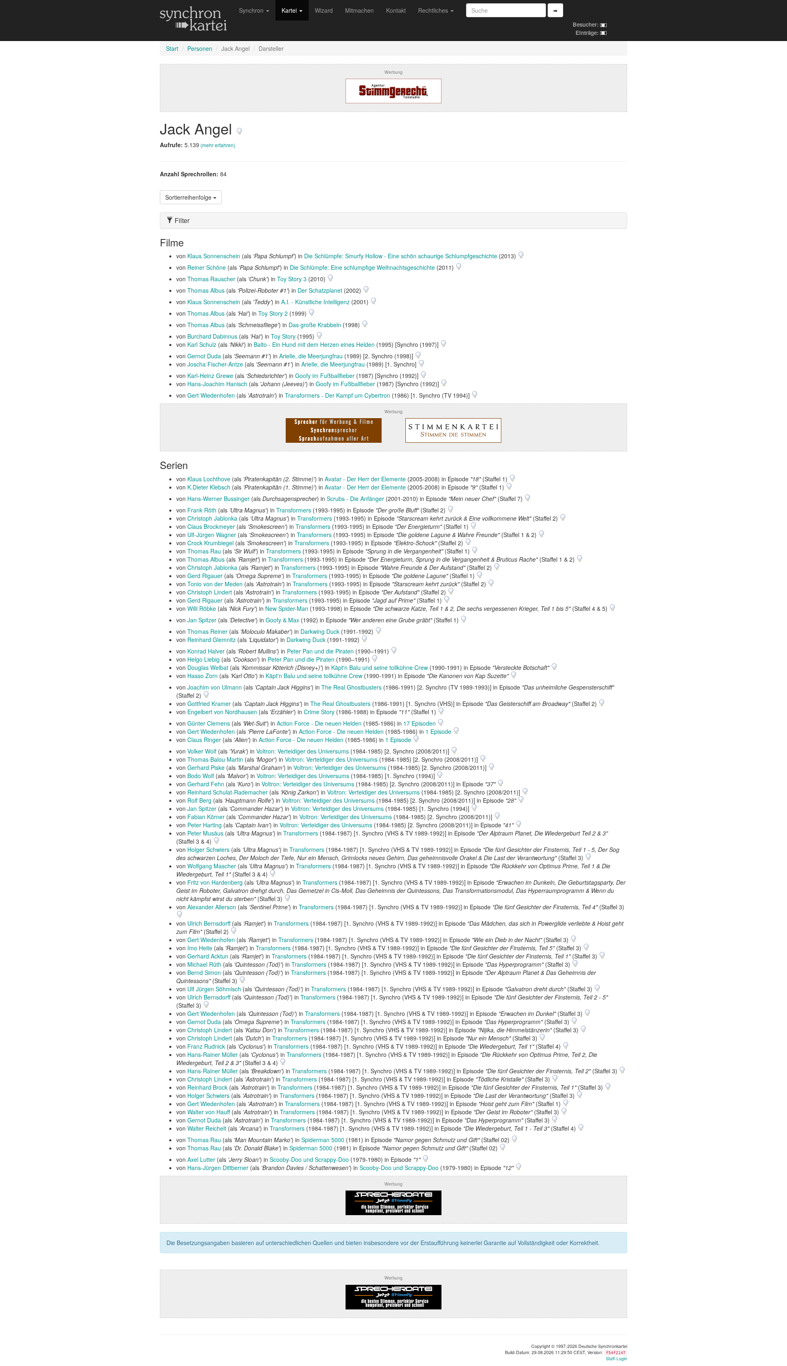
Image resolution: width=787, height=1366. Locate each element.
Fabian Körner (206, 817)
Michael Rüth (204, 964)
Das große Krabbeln (315, 325)
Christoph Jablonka (212, 518)
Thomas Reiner (207, 631)
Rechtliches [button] (434, 10)
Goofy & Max (282, 620)
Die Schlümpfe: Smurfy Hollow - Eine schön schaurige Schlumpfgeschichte (400, 256)
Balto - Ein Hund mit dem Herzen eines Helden (314, 344)
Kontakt (396, 10)
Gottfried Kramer (209, 703)
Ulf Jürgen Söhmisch (214, 989)
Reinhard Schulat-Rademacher (227, 792)
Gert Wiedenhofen (211, 395)
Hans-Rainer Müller (212, 1054)
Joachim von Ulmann (214, 687)
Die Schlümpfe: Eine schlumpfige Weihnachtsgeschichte (362, 267)
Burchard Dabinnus (212, 336)
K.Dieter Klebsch (208, 487)
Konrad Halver (206, 651)
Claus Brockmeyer (211, 526)
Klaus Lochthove (208, 479)
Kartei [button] (290, 10)
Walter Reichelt (206, 1128)
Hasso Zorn (202, 676)
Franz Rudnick (206, 1046)
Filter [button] (181, 220)
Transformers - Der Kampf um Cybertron (337, 395)
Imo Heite (199, 948)
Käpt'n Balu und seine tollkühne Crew (379, 667)
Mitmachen (359, 10)
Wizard (324, 10)
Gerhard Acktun (207, 956)
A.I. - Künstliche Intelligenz (315, 302)
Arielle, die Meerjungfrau (311, 356)
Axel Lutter (201, 1159)
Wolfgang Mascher (211, 866)
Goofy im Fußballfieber (325, 375)
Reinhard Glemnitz (211, 639)
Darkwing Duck (319, 631)
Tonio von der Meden (215, 584)
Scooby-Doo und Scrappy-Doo (309, 1159)
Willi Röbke (201, 608)
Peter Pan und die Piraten (320, 651)
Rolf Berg (199, 800)
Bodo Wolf (200, 776)
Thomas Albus (206, 290)
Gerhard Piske (206, 767)
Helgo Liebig (203, 659)
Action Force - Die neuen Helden (319, 723)
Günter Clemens (208, 723)
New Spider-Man (286, 608)
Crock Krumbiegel (210, 543)
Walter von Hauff (208, 1112)
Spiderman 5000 (322, 1140)
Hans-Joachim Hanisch (217, 384)
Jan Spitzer (201, 620)
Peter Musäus (205, 833)
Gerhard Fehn (205, 784)
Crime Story (319, 712)
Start (172, 48)
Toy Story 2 (273, 313)
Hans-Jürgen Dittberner (217, 1167)
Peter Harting (204, 825)
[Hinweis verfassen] (239, 128)
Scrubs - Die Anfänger (355, 498)
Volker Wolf (201, 751)
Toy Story (283, 336)
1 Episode (439, 731)
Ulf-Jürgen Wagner (211, 534)
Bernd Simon (204, 972)
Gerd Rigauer (205, 575)
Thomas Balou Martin (215, 759)
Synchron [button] (252, 10)
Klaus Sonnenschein (213, 256)
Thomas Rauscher (211, 279)
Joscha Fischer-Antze (215, 364)
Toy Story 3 (292, 279)
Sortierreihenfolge (189, 197)
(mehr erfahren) (217, 144)
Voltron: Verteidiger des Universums (302, 751)
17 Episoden (420, 723)
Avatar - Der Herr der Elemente (365, 479)
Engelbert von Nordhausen (222, 712)
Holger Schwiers (208, 849)
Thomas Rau (204, 551)
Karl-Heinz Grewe (210, 375)
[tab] (393, 220)
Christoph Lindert (209, 592)
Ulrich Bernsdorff (208, 923)
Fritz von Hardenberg (215, 882)
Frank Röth (201, 510)
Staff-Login (616, 1358)
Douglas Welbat (207, 667)
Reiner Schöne (206, 267)
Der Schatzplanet (320, 290)
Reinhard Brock (207, 1087)
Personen (199, 48)
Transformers (293, 510)
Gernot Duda (204, 356)
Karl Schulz (201, 344)
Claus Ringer (204, 739)
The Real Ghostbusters (351, 687)
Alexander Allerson (211, 907)
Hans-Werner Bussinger (218, 498)
